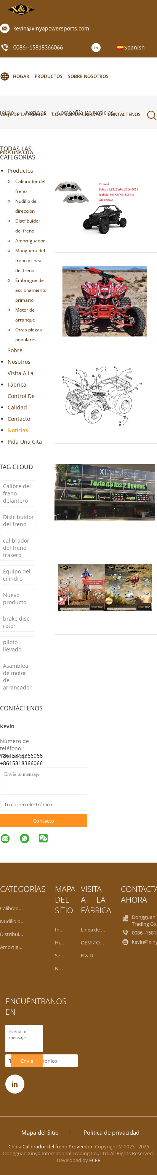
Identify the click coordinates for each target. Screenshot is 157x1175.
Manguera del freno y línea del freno (30, 260)
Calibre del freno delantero (17, 493)
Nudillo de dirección (26, 206)
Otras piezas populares (28, 334)
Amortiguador (30, 240)
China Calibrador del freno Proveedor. (51, 1146)
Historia (64, 942)
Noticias (18, 430)
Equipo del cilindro (16, 575)
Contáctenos (124, 114)
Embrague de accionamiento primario (30, 290)
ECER (95, 1160)
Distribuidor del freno (27, 226)
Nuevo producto (14, 598)
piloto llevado (12, 645)
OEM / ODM (94, 942)
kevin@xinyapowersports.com (51, 28)
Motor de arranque (25, 315)
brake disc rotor (16, 622)
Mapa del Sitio (40, 1132)
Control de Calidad (21, 401)
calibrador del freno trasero (16, 548)
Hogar (21, 76)
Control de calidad (77, 114)
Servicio (63, 955)
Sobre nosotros (88, 76)
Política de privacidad (111, 1132)
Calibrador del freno (30, 186)
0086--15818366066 (38, 48)
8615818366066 (23, 763)
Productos (48, 76)
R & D (87, 955)
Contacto (19, 418)
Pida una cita (25, 441)
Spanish (134, 47)
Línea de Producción (104, 929)
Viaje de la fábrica (23, 114)
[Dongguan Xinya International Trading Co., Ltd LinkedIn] (98, 47)
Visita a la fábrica (21, 378)
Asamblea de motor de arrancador (17, 676)
